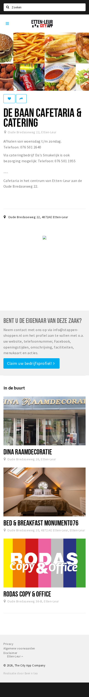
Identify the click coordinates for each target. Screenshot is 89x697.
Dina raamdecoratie (27, 452)
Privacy (8, 644)
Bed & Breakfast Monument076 (41, 523)
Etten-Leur (14, 656)
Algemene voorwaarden (19, 648)
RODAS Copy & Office (27, 594)
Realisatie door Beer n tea (20, 673)
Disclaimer (10, 653)
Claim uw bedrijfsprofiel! (30, 363)
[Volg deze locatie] (9, 98)
